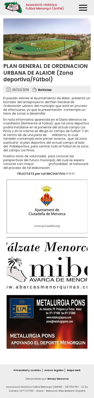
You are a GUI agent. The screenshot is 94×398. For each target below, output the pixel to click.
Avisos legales (54, 370)
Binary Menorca (57, 378)
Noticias (45, 90)
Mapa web (73, 370)
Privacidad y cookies (27, 370)
